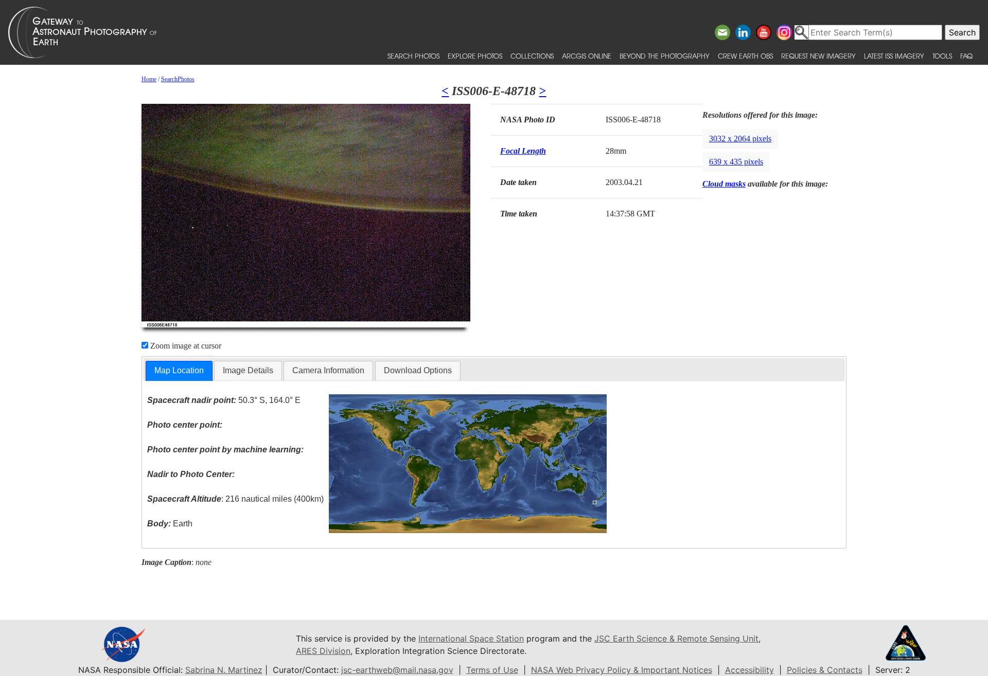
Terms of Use (492, 670)
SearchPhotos (178, 79)
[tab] (179, 371)
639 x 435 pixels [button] (736, 161)
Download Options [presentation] (418, 370)
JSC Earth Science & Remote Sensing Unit (676, 638)
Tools (942, 56)
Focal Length (523, 151)
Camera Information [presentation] (328, 370)
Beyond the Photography (665, 56)
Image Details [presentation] (248, 370)
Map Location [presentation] (179, 370)
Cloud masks (724, 183)
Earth (169, 523)
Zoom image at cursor (184, 345)
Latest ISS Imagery (894, 56)
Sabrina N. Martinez (223, 670)
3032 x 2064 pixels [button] (740, 138)
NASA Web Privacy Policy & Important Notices (621, 670)
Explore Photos (475, 56)
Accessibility (749, 670)
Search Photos (413, 56)
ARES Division (323, 651)
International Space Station (471, 638)
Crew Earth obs (745, 56)
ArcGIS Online (586, 56)
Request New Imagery (818, 56)
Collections (532, 56)
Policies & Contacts (824, 670)
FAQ (966, 56)
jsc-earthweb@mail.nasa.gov (397, 670)
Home (149, 79)
